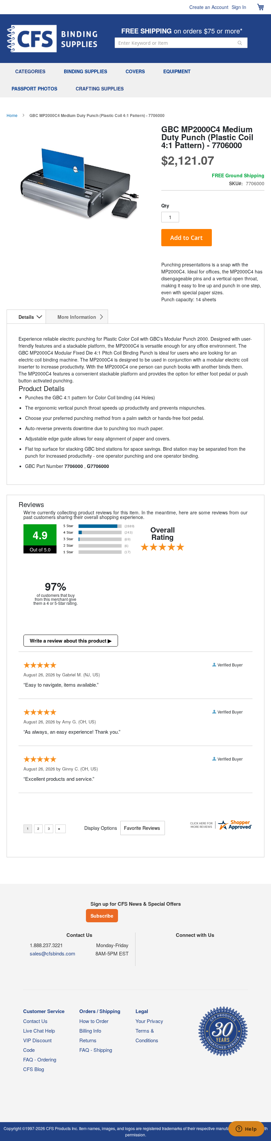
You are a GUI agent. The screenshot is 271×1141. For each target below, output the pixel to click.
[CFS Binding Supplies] (52, 38)
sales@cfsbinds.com (52, 953)
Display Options (100, 828)
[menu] (135, 80)
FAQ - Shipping (95, 1049)
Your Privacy (149, 1020)
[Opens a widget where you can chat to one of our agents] (246, 1129)
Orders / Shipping (99, 1011)
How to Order (93, 1020)
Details (26, 317)
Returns (88, 1040)
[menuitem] (32, 71)
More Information (77, 317)
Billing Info (90, 1030)
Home (12, 115)
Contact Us (35, 1020)
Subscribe (102, 915)
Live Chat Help (39, 1030)
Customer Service (43, 1011)
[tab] (26, 316)
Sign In (239, 7)
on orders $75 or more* (182, 30)
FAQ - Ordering (39, 1059)
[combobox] (181, 42)
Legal (142, 1011)
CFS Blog (33, 1068)
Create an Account (208, 7)
